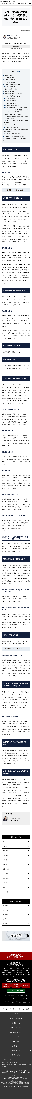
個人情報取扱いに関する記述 (9, 1062)
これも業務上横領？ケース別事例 (12, 93)
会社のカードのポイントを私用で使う (15, 107)
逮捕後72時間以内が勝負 (16, 1018)
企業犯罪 (6, 919)
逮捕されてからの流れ (10, 125)
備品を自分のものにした (12, 105)
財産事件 (6, 923)
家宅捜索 (5, 883)
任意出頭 (5, 873)
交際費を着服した (10, 98)
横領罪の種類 (9, 77)
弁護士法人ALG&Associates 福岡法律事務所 (18, 1086)
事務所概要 (16, 1041)
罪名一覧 (5, 892)
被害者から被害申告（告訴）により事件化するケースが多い (16, 117)
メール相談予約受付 (18, 990)
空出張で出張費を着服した (12, 96)
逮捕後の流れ (7, 864)
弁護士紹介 (16, 1036)
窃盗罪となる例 (9, 86)
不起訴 (5, 846)
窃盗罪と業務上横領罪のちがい (12, 84)
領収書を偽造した (10, 100)
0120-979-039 (16, 980)
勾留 (4, 887)
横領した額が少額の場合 (12, 133)
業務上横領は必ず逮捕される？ (12, 114)
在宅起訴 (5, 860)
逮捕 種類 (6, 869)
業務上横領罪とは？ (9, 75)
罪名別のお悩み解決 (16, 1032)
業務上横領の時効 (8, 91)
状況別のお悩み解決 (16, 1027)
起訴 (4, 841)
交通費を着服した (10, 103)
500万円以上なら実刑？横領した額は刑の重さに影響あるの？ (15, 130)
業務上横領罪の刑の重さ (10, 89)
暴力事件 (6, 905)
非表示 (18, 71)
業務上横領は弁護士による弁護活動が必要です (15, 139)
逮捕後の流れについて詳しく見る (15, 648)
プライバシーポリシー (7, 1059)
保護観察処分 (7, 878)
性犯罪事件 (6, 910)
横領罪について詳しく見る (15, 190)
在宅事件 (5, 855)
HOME (16, 1014)
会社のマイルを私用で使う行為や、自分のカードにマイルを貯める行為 (16, 110)
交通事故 (6, 914)
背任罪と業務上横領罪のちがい (12, 79)
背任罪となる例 (9, 82)
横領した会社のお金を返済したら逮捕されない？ (16, 121)
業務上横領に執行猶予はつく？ (14, 127)
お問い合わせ (16, 1046)
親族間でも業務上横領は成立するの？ (14, 136)
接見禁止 (5, 850)
